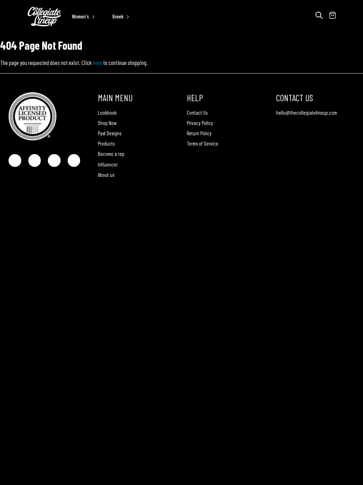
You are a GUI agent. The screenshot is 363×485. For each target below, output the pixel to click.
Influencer (108, 164)
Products (106, 143)
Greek (117, 16)
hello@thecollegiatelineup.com (306, 112)
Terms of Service (202, 143)
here (97, 62)
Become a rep (111, 154)
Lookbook (107, 112)
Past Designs (109, 133)
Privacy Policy (200, 123)
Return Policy (199, 133)
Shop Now (107, 123)
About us (106, 174)
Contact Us (197, 112)
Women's (80, 16)
